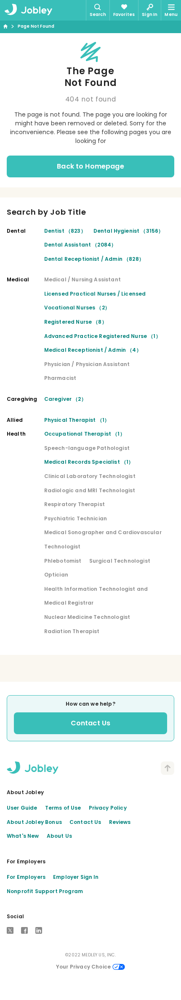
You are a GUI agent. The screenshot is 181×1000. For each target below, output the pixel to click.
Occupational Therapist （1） (84, 433)
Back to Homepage (90, 166)
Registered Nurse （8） (75, 321)
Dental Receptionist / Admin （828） (94, 258)
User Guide (22, 807)
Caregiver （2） (65, 399)
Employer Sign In (76, 877)
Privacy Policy (108, 807)
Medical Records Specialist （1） (89, 461)
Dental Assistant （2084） (80, 244)
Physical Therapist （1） (77, 419)
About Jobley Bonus (34, 822)
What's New (23, 835)
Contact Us (91, 723)
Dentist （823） (65, 230)
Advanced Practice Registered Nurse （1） (102, 336)
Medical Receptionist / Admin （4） (92, 349)
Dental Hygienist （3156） (128, 230)
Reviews (120, 822)
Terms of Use (63, 807)
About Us (59, 835)
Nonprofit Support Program (45, 891)
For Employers (26, 877)
